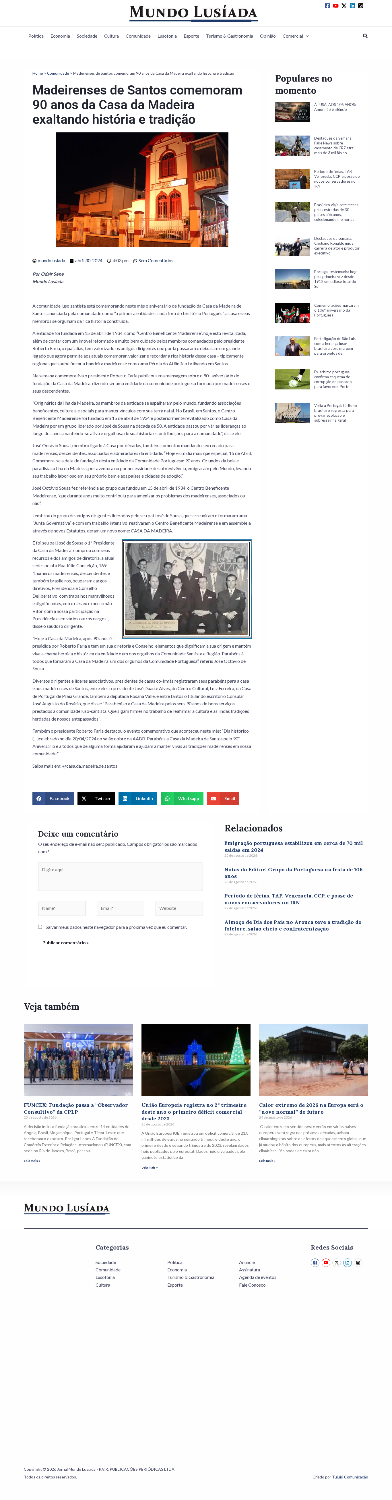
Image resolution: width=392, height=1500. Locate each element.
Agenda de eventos (257, 1277)
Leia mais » (32, 1161)
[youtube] (336, 6)
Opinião (268, 35)
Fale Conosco (252, 1284)
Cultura (111, 35)
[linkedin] (353, 6)
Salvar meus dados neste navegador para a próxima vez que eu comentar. (116, 927)
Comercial (293, 35)
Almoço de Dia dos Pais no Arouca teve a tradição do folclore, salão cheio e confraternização (293, 925)
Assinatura (249, 1269)
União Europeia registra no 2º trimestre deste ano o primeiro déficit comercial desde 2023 (194, 1112)
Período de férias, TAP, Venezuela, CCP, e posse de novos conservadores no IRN (288, 899)
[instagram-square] (361, 6)
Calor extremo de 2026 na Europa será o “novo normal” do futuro (311, 1108)
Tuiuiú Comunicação (350, 1476)
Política (36, 35)
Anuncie (247, 1262)
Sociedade (87, 35)
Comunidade (138, 35)
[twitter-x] (345, 6)
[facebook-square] (328, 6)
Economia (60, 35)
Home (37, 73)
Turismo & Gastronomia (229, 35)
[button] (306, 36)
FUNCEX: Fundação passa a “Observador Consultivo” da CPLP (76, 1108)
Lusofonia (167, 35)
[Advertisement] (317, 535)
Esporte (191, 35)
